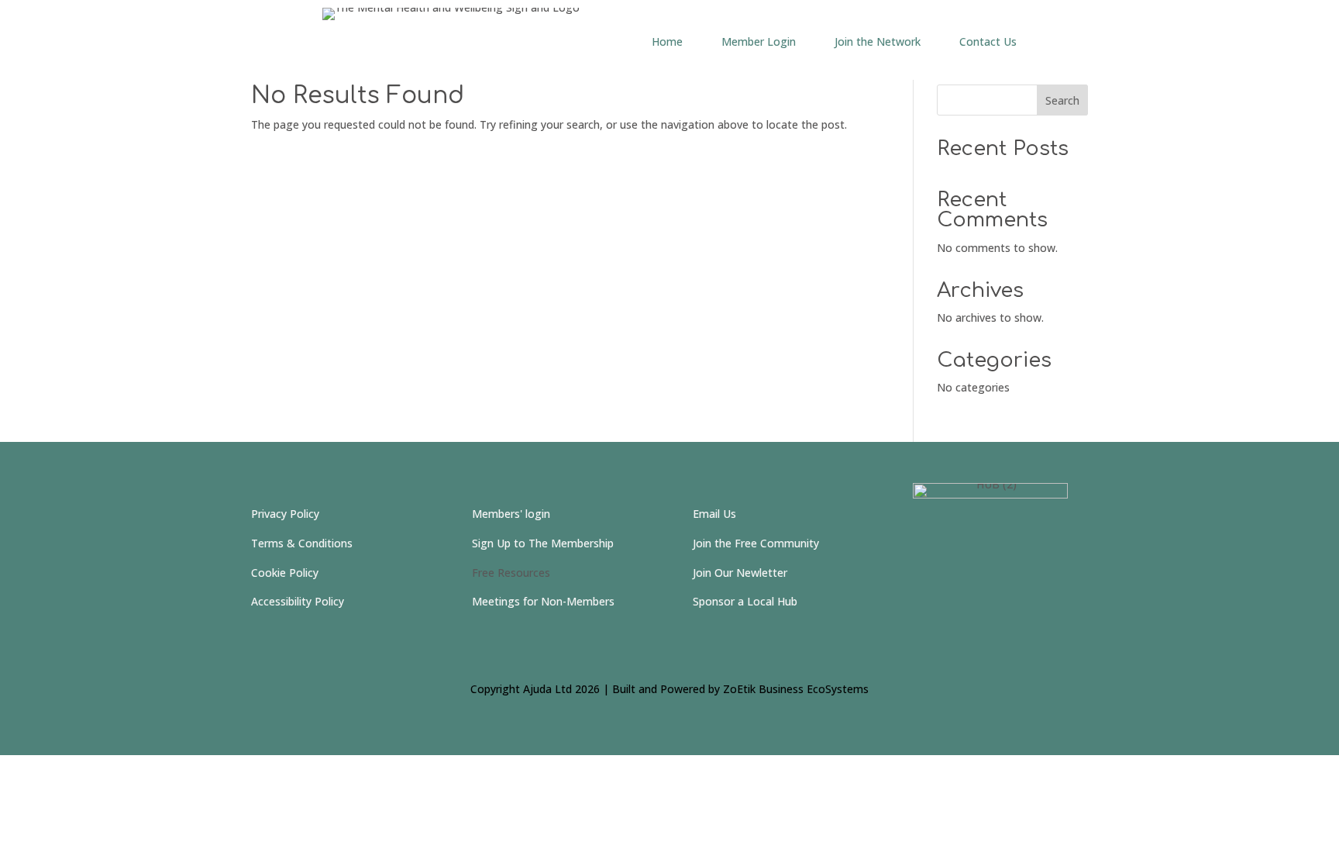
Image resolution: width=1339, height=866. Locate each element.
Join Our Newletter (740, 572)
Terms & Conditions (302, 543)
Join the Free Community (756, 543)
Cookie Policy (284, 572)
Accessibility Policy (297, 601)
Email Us (714, 513)
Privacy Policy (285, 513)
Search (1062, 100)
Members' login (511, 513)
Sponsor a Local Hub (745, 601)
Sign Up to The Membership (543, 543)
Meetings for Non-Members (543, 601)
